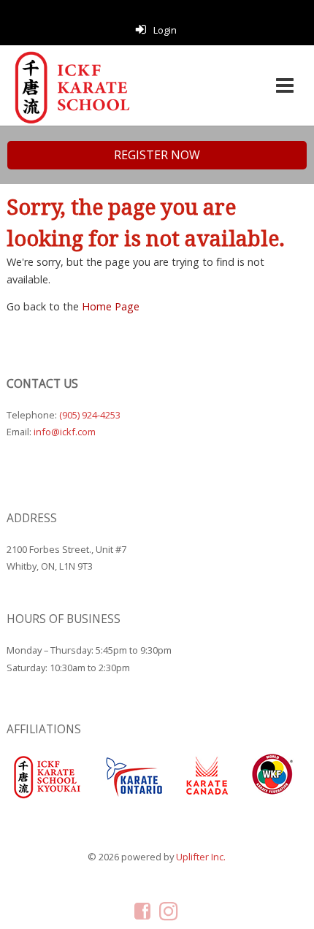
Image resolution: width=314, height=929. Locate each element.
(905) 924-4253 (89, 414)
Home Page (110, 306)
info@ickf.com (65, 431)
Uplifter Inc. (201, 856)
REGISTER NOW (157, 155)
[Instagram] (170, 910)
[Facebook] (143, 910)
